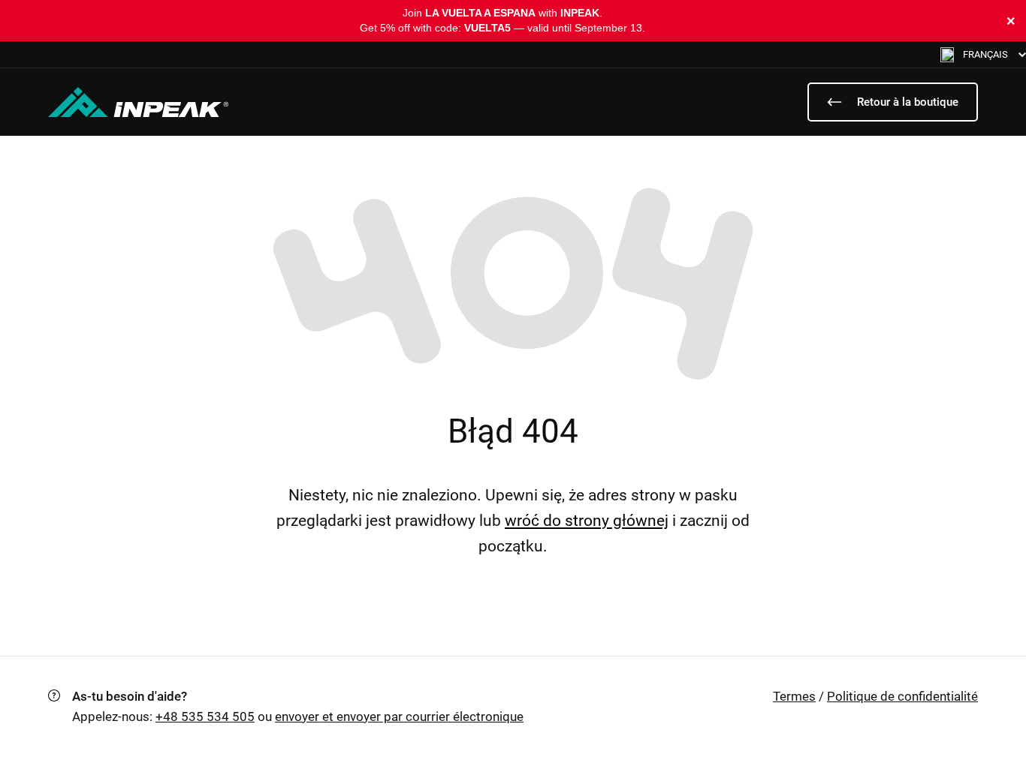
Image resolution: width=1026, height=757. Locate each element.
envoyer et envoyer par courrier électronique (399, 716)
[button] (983, 54)
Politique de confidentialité (902, 696)
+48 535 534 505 (205, 716)
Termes (794, 696)
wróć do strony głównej (586, 521)
